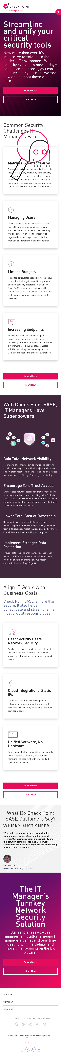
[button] (56, 5)
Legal (35, 1042)
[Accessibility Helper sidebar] (58, 12)
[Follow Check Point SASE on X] (27, 1049)
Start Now (30, 99)
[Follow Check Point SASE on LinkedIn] (33, 1049)
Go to (14, 11)
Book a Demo (30, 91)
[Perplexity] (30, 1025)
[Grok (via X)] (44, 1025)
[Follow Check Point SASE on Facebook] (22, 1049)
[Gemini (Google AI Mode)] (37, 1025)
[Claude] (23, 1025)
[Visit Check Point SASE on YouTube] (39, 1049)
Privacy (26, 1042)
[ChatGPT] (16, 1025)
